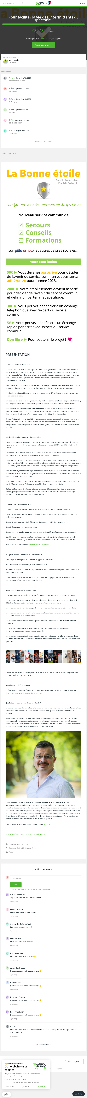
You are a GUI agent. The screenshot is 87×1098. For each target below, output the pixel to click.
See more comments (43, 1044)
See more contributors (43, 141)
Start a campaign (43, 45)
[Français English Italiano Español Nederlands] (78, 1062)
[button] (6, 1094)
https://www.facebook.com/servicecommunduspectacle (26, 834)
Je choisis (26, 1087)
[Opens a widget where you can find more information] (78, 1094)
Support (59, 1069)
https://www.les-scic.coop (39, 545)
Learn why (45, 889)
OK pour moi (42, 1087)
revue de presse (50, 824)
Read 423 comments (8, 153)
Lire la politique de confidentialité (15, 1079)
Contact (13, 63)
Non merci (10, 1087)
